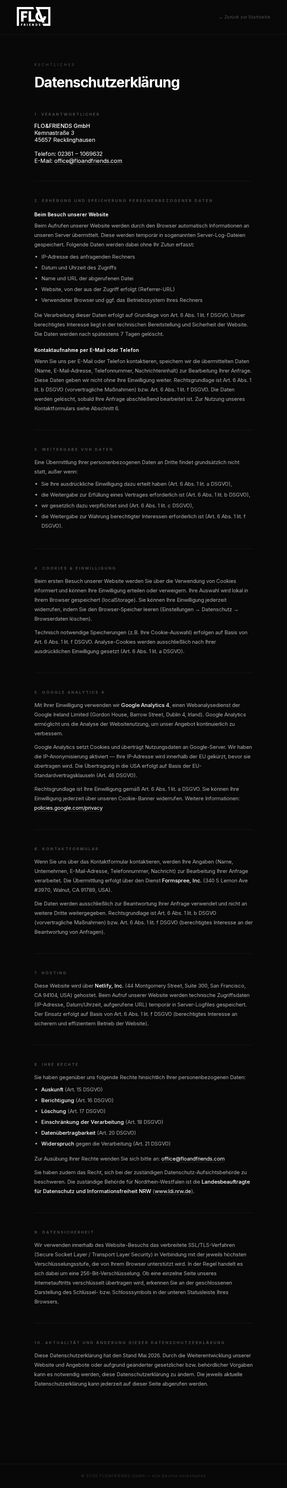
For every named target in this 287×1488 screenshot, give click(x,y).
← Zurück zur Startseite (245, 17)
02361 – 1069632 (80, 153)
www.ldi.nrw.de (173, 1191)
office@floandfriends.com (88, 160)
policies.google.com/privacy (68, 807)
